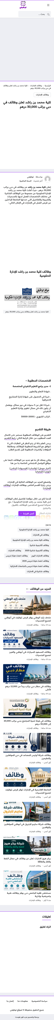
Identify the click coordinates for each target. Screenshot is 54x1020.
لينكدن (13, 468)
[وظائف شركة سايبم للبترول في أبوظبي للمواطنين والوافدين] (27, 817)
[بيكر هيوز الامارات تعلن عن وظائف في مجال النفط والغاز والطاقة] (27, 852)
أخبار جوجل (44, 468)
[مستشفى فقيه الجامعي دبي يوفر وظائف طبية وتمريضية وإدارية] (27, 886)
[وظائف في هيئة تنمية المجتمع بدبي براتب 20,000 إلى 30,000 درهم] (27, 714)
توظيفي (30, 177)
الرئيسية (48, 85)
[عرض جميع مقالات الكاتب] (47, 179)
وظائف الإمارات (36, 85)
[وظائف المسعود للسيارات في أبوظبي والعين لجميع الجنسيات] (27, 645)
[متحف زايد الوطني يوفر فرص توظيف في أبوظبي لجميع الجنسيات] (27, 611)
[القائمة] (48, 5)
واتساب (32, 468)
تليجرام (39, 471)
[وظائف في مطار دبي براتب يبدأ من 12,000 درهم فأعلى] (27, 679)
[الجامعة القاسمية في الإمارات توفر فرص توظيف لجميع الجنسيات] (27, 783)
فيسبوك (23, 468)
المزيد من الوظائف (40, 588)
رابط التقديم (10, 438)
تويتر (47, 471)
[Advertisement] (27, 48)
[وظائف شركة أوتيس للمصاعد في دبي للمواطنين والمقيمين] (27, 748)
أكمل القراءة (28, 513)
